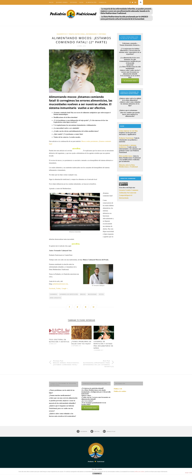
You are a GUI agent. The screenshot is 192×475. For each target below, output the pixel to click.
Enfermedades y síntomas (96, 34)
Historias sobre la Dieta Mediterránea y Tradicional (128, 166)
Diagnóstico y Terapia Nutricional (71, 34)
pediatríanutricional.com (60, 284)
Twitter (58, 288)
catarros (53, 294)
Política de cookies (120, 391)
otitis (101, 294)
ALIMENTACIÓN (91, 2)
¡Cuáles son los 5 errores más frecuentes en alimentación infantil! (95, 402)
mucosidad (92, 294)
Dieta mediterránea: (126, 156)
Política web (118, 389)
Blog (81, 2)
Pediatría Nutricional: (126, 138)
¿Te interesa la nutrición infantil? (96, 398)
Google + (65, 288)
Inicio (51, 2)
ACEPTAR (97, 473)
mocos (83, 294)
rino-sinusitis (55, 297)
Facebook (52, 288)
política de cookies (139, 471)
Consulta (102, 2)
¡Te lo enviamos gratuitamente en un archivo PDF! (93, 405)
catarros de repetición (69, 294)
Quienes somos (62, 2)
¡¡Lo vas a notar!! (93, 404)
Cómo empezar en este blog (128, 131)
